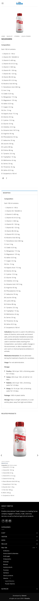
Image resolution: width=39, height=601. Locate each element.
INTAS (3, 540)
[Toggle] (36, 547)
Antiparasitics (7, 559)
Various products (8, 575)
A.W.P (3, 532)
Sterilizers (6, 572)
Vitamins (17, 36)
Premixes (6, 570)
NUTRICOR (4, 588)
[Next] (37, 459)
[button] (2, 3)
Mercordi (4, 543)
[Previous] (1, 459)
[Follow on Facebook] (3, 520)
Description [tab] (6, 193)
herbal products (7, 567)
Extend (24, 595)
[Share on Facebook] (6, 178)
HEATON (4, 536)
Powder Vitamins (10, 583)
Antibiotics (6, 550)
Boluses (5, 564)
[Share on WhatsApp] (3, 178)
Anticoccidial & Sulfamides (10, 553)
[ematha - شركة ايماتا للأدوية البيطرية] (20, 3)
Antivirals (6, 561)
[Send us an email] (10, 520)
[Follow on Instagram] (6, 520)
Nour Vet (9, 36)
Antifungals (6, 556)
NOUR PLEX (4, 463)
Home (3, 36)
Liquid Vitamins (26, 36)
